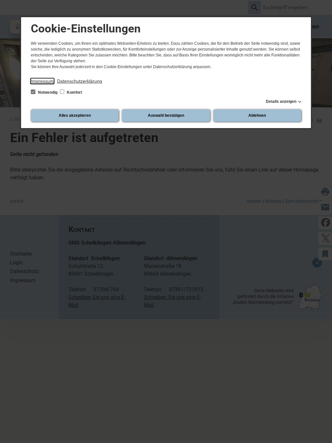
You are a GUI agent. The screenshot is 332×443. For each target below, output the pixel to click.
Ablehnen (257, 115)
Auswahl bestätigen (166, 115)
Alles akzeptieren (75, 115)
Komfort (74, 92)
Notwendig (47, 92)
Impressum (42, 81)
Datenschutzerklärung (79, 81)
